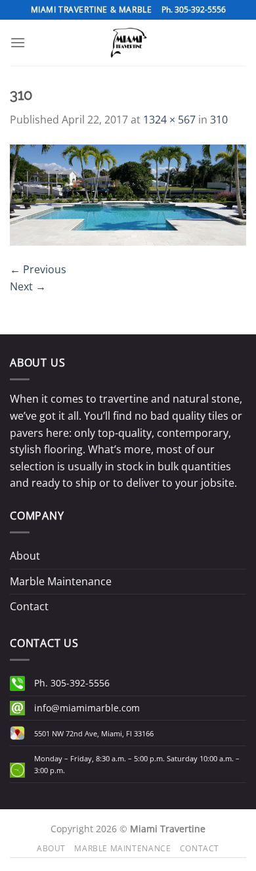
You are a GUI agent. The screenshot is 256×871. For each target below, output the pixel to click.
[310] (128, 194)
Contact (29, 606)
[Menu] (18, 42)
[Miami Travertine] (128, 43)
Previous (38, 269)
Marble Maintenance (61, 581)
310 (219, 119)
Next (28, 286)
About (25, 555)
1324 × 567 (169, 119)
